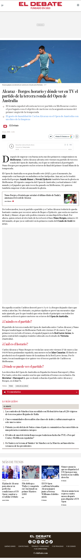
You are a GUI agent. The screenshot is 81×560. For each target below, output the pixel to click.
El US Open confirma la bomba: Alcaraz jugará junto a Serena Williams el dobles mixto (50, 490)
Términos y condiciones (40, 546)
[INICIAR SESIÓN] (78, 5)
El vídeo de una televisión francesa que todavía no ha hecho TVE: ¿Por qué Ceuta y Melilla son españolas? (40, 436)
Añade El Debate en (62, 136)
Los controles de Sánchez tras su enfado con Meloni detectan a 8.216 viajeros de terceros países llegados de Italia (41, 413)
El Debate (14, 125)
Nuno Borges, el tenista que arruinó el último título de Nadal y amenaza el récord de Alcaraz (32, 196)
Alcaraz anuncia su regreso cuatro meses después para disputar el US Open (70, 496)
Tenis (11, 386)
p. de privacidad (57, 546)
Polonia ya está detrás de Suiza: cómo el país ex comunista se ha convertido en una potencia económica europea (41, 428)
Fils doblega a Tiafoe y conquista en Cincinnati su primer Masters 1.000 (30, 488)
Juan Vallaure (7, 201)
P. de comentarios (40, 549)
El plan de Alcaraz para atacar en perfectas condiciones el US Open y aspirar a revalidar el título (10, 490)
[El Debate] (40, 4)
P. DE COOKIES (71, 546)
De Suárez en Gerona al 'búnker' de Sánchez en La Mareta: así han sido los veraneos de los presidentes (39, 444)
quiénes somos (10, 546)
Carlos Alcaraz (22, 386)
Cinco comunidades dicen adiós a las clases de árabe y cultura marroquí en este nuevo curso (40, 420)
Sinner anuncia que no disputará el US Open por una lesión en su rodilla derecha (70, 472)
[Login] (78, 5)
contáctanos (23, 546)
